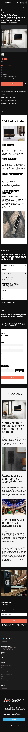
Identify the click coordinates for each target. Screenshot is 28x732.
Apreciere (3, 364)
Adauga (12, 377)
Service (2, 667)
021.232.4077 (5, 658)
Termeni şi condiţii (4, 671)
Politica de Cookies (6, 700)
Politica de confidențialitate (6, 674)
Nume (2, 342)
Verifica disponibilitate (6, 65)
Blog (2, 676)
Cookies (2, 672)
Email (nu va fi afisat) (5, 348)
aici (7, 654)
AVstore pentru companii (6, 665)
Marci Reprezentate (5, 680)
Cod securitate (4, 368)
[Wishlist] (23, 3)
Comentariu (4, 353)
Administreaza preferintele (14, 725)
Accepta (14, 719)
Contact (2, 678)
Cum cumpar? (4, 688)
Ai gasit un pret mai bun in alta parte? (10, 76)
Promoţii (2, 669)
